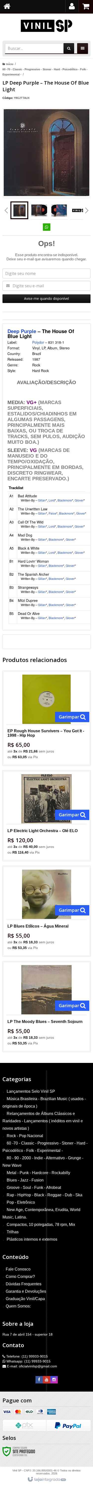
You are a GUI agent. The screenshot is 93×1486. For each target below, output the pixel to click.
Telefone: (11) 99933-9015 (26, 1356)
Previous (6, 210)
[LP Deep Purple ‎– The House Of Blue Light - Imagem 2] (39, 210)
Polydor (38, 342)
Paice (52, 513)
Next (87, 209)
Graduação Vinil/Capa (25, 1299)
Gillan (42, 500)
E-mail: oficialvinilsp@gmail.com (31, 1366)
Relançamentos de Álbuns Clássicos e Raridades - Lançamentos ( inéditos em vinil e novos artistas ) (42, 1120)
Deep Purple (21, 331)
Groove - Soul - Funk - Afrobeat (34, 1187)
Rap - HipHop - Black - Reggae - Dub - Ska (44, 1195)
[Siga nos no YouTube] (46, 1380)
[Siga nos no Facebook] (39, 1380)
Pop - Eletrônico (21, 1202)
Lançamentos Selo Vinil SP (31, 1091)
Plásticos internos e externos (32, 1239)
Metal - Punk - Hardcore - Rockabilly (38, 1173)
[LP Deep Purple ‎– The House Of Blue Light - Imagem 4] (79, 210)
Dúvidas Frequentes (23, 1284)
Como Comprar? (20, 1276)
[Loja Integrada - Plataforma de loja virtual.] (46, 1479)
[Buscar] (68, 48)
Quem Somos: (18, 1306)
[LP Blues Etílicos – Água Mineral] (46, 911)
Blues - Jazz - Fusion (25, 1180)
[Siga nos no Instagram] (54, 1380)
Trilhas (13, 1232)
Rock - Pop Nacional (25, 1136)
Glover (79, 500)
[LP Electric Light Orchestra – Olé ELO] (46, 816)
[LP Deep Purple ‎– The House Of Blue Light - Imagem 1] (19, 210)
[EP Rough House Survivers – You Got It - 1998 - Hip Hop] (46, 718)
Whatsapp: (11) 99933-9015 (28, 1361)
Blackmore (65, 500)
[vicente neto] (46, 26)
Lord (52, 500)
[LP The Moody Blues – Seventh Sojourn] (46, 1007)
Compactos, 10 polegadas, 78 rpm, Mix (41, 1224)
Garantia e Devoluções (26, 1291)
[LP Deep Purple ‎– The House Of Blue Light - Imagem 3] (59, 210)
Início (9, 64)
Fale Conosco (18, 1269)
